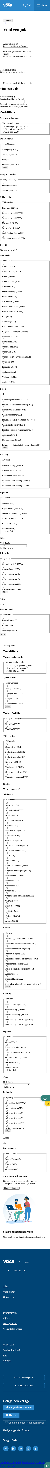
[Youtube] (20, 1448)
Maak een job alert (11, 1188)
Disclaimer (5, 1462)
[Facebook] (6, 1448)
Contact (7, 1360)
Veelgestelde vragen (13, 1328)
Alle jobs (13, 132)
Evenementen (10, 1312)
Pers (5, 1355)
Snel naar (8, 20)
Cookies (41, 1462)
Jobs (5, 23)
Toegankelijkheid (19, 1462)
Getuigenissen (10, 1323)
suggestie (15, 1430)
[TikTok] (35, 1448)
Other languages (8, 1466)
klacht (26, 1430)
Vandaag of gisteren (16, 126)
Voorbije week (15, 129)
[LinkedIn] (13, 1448)
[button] (45, 1098)
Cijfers (6, 1318)
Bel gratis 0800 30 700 (20, 1407)
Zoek (29, 5)
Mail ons (13, 1415)
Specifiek (9, 531)
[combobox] (15, 49)
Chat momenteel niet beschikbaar (26, 1422)
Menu (44, 5)
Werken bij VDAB (11, 1350)
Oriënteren (8, 1297)
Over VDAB (8, 1344)
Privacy (32, 1462)
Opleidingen (9, 1291)
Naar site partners (24, 1385)
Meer (5, 167)
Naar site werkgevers (24, 1377)
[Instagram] (28, 1448)
